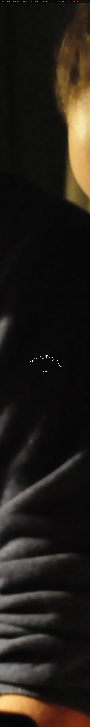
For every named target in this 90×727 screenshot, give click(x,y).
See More (45, 371)
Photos (42, 1)
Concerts (53, 1)
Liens (73, 1)
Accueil (2, 1)
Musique (25, 1)
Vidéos (47, 1)
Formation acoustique (34, 1)
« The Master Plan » (16, 1)
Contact (69, 1)
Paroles (58, 1)
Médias (63, 1)
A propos (8, 1)
